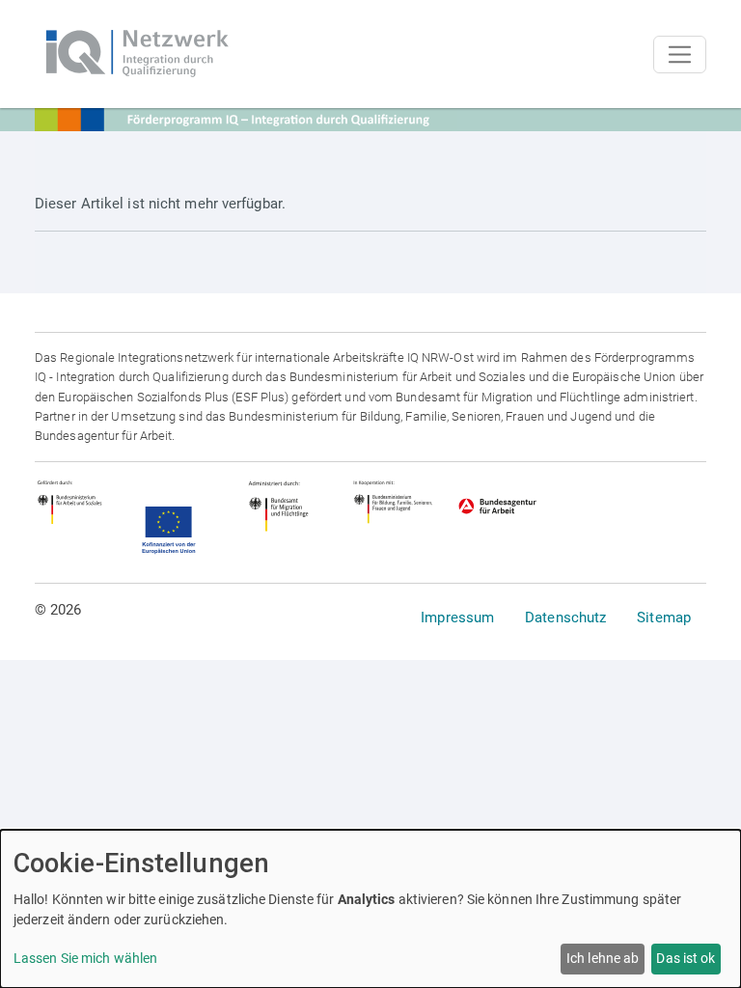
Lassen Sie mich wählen (85, 958)
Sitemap (664, 617)
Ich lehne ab (602, 958)
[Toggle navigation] (679, 54)
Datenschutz (565, 617)
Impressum (457, 617)
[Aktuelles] (136, 54)
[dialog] (370, 909)
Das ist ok (685, 958)
